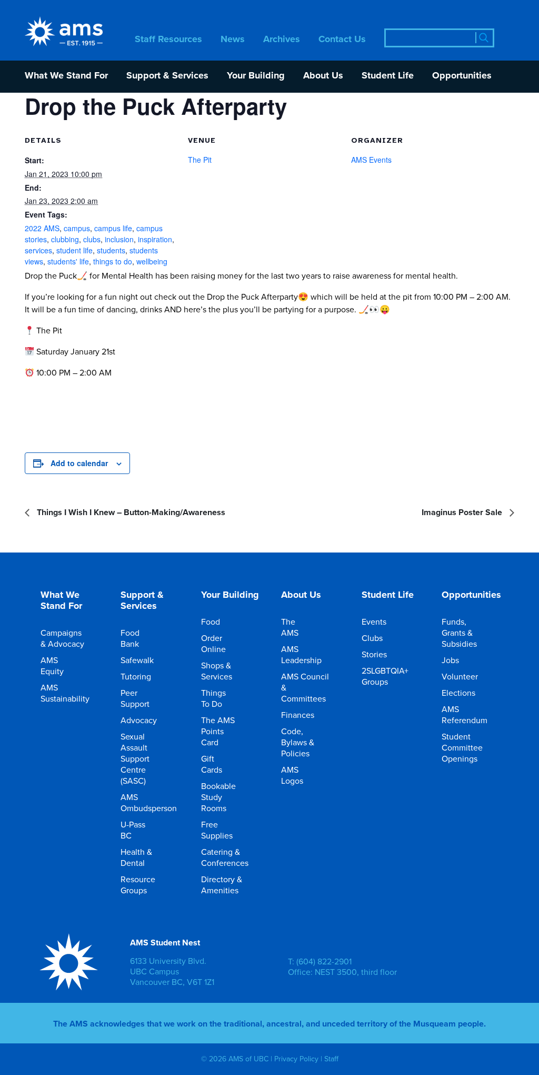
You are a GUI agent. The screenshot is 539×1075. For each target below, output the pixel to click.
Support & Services (167, 76)
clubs (92, 239)
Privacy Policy (296, 1059)
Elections (458, 692)
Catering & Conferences (224, 857)
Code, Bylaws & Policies (297, 742)
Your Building (256, 76)
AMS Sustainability (65, 693)
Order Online (213, 643)
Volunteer (460, 676)
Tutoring (136, 676)
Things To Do (213, 698)
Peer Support (135, 698)
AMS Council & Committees (305, 687)
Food (210, 621)
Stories (374, 654)
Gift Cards (211, 764)
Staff (331, 1059)
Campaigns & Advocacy (62, 638)
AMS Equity (52, 665)
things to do (112, 261)
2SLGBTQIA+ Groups (385, 676)
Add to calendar (79, 463)
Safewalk (137, 660)
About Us (323, 76)
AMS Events (371, 159)
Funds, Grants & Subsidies (459, 632)
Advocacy (139, 720)
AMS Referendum (464, 714)
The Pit (200, 159)
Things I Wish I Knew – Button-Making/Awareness (130, 512)
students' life (68, 261)
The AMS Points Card (218, 731)
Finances (297, 715)
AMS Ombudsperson (149, 802)
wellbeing (151, 261)
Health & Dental (136, 857)
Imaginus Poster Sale (463, 512)
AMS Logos (292, 775)
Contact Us (342, 40)
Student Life (388, 76)
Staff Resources (168, 40)
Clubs (372, 638)
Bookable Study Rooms (218, 797)
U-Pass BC (133, 829)
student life (74, 250)
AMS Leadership (301, 654)
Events (374, 621)
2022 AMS (42, 228)
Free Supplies (217, 829)
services (38, 250)
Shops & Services (216, 670)
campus (77, 228)
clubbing (65, 239)
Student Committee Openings (462, 747)
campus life (113, 228)
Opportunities (462, 76)
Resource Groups (138, 884)
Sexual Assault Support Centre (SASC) (135, 758)
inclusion (119, 239)
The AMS (289, 627)
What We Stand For (66, 76)
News (233, 40)
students (111, 250)
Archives (281, 40)
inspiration (155, 239)
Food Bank (130, 638)
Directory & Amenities (221, 884)
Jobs (450, 660)
